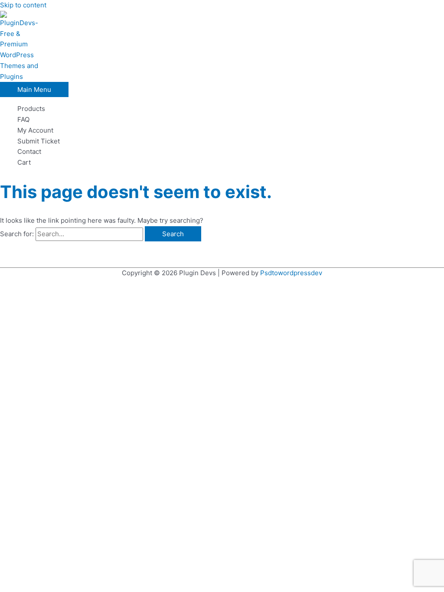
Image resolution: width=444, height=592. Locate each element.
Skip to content (23, 5)
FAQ (23, 119)
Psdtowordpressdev (291, 273)
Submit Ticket (38, 141)
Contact (29, 151)
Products (31, 108)
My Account (35, 130)
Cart (24, 162)
